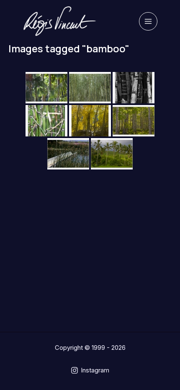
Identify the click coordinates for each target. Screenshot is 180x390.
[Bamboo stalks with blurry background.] (46, 120)
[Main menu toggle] (148, 21)
